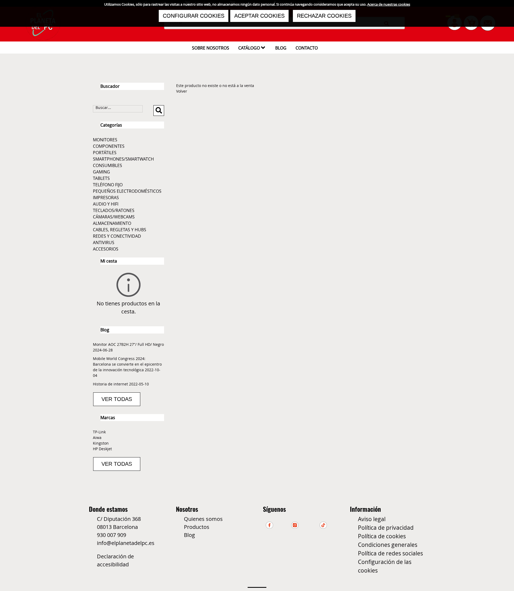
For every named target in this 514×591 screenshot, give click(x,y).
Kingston (101, 443)
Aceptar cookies (259, 16)
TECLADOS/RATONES (113, 210)
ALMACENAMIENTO (112, 223)
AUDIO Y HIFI (105, 204)
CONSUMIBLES (107, 165)
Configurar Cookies (193, 16)
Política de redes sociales (390, 553)
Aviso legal (372, 519)
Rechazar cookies (324, 16)
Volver (181, 91)
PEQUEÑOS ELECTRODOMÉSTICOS (127, 191)
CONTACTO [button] (307, 48)
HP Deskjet (102, 448)
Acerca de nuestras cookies (388, 4)
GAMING (101, 172)
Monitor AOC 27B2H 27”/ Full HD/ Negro (128, 344)
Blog (189, 535)
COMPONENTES (108, 146)
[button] (158, 110)
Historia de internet (110, 384)
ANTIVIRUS (103, 242)
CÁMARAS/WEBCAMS (114, 217)
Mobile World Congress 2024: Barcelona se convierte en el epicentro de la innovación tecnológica (127, 364)
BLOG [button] (280, 48)
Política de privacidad (386, 527)
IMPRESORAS (106, 197)
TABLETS (101, 178)
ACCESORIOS (105, 249)
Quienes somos (203, 518)
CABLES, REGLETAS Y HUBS (119, 230)
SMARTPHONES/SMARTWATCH (123, 159)
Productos (196, 527)
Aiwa (97, 437)
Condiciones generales (387, 544)
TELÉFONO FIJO (108, 185)
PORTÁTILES (104, 153)
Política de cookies (382, 536)
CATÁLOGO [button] (251, 47)
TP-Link (99, 431)
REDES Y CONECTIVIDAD (117, 236)
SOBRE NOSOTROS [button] (210, 48)
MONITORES (105, 140)
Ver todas (116, 399)
